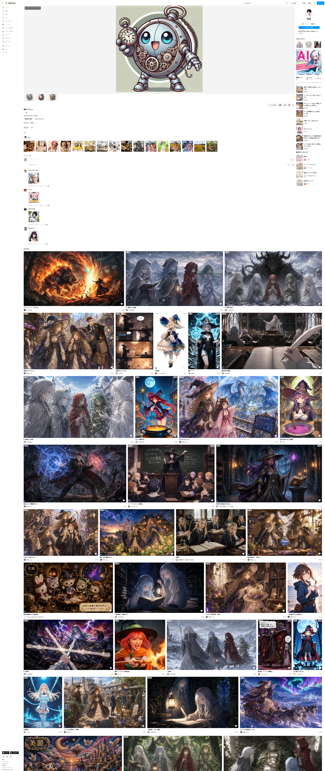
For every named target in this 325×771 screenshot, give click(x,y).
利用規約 (4, 765)
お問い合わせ (5, 763)
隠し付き (32, 164)
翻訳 (25, 132)
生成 (304, 3)
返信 (49, 186)
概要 (3, 759)
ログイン (320, 3)
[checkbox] (29, 164)
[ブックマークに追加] (285, 105)
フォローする (309, 27)
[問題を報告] (43, 186)
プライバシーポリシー (7, 767)
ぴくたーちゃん (5, 761)
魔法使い (32, 123)
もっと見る (317, 78)
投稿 (309, 3)
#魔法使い (26, 127)
